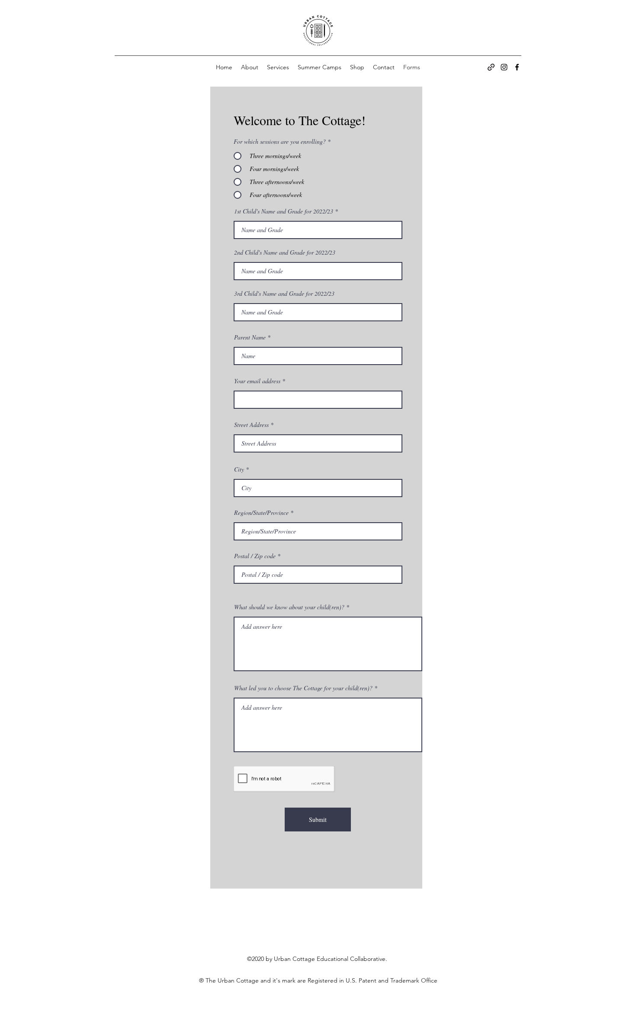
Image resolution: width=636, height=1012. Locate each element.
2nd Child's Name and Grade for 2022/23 (284, 252)
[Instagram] (504, 67)
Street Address (251, 425)
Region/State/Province (261, 513)
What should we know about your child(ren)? (289, 607)
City (239, 469)
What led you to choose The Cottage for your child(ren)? (303, 688)
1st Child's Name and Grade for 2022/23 (283, 211)
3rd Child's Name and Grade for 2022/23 (284, 294)
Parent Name (250, 337)
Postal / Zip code (255, 556)
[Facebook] (517, 67)
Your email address (257, 381)
